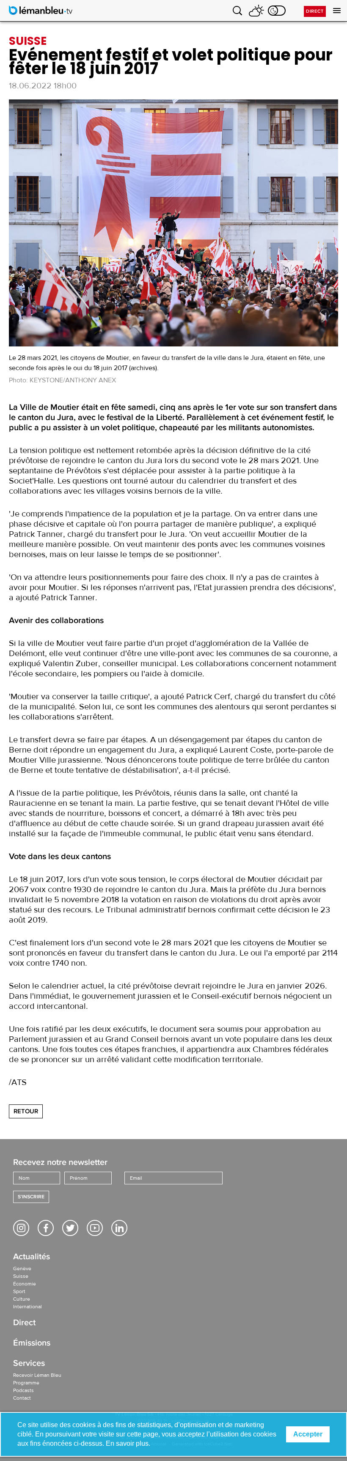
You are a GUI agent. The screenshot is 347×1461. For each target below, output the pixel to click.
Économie (24, 1283)
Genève (22, 1268)
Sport (19, 1291)
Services (29, 1363)
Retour (26, 1111)
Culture (21, 1299)
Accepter (307, 1434)
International (27, 1306)
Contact (22, 1398)
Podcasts (23, 1390)
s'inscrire (31, 1197)
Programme (26, 1382)
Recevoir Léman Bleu (37, 1375)
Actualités (31, 1257)
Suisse (20, 1276)
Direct (315, 11)
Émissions (31, 1343)
